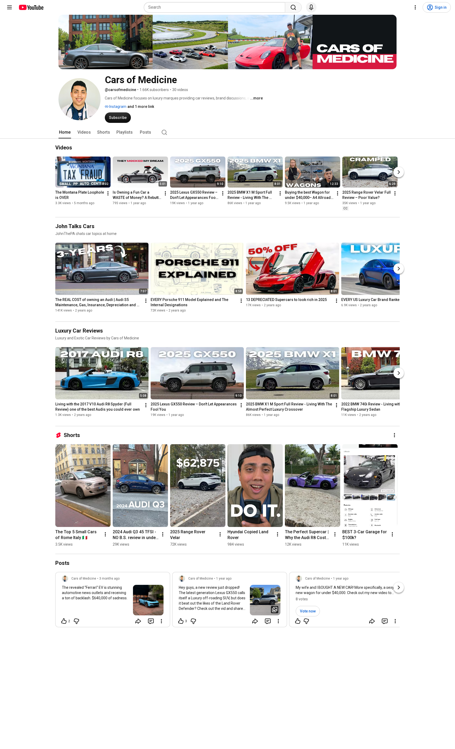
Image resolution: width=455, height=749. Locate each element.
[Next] (398, 172)
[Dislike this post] (76, 621)
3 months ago (109, 578)
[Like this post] (298, 621)
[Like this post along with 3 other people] (181, 621)
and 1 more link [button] (140, 106)
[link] (113, 601)
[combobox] (216, 7)
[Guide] (9, 7)
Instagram (117, 106)
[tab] (64, 132)
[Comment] (151, 621)
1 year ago (223, 578)
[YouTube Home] (31, 7)
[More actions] (108, 193)
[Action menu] (161, 621)
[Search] (293, 7)
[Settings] (415, 7)
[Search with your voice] (311, 7)
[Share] (138, 621)
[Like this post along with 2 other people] (64, 621)
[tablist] (227, 132)
